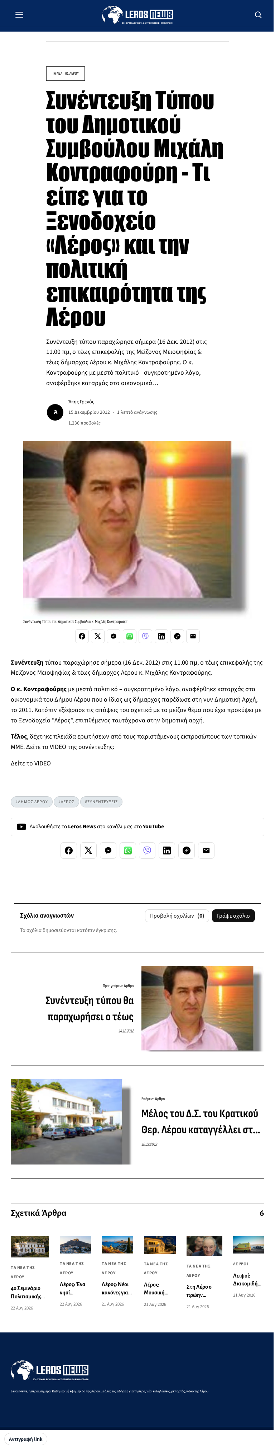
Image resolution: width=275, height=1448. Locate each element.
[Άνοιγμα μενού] (19, 14)
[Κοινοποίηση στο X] (98, 636)
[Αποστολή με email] (193, 636)
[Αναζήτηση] (258, 14)
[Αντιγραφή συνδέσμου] (177, 636)
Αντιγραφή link (26, 1439)
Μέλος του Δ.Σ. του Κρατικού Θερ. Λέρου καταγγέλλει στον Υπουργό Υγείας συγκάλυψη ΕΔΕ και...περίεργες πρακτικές (202, 1122)
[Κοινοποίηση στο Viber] (145, 636)
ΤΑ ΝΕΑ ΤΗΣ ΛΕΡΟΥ (65, 73)
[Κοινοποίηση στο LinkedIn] (161, 636)
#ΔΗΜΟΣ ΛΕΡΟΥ (31, 802)
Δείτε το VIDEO (31, 763)
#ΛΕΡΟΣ (66, 802)
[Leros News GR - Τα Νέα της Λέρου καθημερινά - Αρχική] (137, 15)
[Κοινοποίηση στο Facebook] (82, 636)
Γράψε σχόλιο (233, 916)
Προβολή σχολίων (177, 916)
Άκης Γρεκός (81, 402)
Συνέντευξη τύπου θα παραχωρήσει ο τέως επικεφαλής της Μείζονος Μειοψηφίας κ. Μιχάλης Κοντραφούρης (79, 1009)
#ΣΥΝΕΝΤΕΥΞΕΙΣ (101, 802)
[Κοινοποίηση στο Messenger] (113, 636)
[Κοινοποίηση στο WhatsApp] (129, 636)
